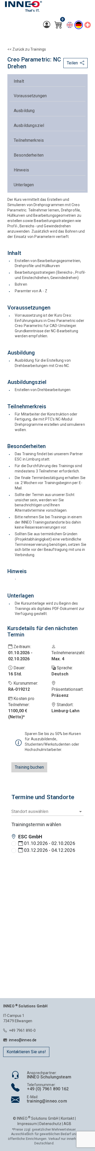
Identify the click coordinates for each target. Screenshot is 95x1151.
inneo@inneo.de (22, 1040)
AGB (67, 1124)
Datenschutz (50, 1124)
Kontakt (67, 1118)
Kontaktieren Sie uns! (26, 1051)
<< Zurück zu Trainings (26, 49)
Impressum (27, 1124)
